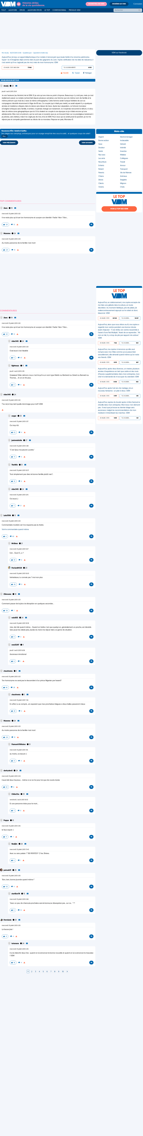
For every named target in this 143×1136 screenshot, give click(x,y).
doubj (6, 86)
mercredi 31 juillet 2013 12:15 (19, 495)
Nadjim (15, 844)
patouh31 (8, 870)
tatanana (15, 943)
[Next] (67, 971)
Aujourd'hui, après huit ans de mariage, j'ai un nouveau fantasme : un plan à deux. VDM (115, 389)
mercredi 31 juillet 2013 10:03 (19, 573)
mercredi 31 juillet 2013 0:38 (19, 446)
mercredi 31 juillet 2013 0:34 (11, 776)
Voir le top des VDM (119, 209)
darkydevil (8, 771)
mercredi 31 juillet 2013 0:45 (19, 949)
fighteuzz (15, 366)
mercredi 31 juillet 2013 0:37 (19, 421)
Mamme (7, 233)
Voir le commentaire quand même (15, 529)
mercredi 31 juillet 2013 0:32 (11, 214)
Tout (3, 10)
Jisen (6, 208)
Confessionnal (59, 10)
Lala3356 (7, 515)
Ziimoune (8, 594)
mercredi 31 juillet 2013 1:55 (19, 750)
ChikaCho (16, 794)
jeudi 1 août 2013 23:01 (9, 91)
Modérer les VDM (119, 4)
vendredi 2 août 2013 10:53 (19, 800)
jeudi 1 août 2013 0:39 (17, 371)
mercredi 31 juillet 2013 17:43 (19, 849)
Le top (47, 10)
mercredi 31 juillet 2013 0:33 (11, 239)
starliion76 (16, 894)
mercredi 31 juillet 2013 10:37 (19, 470)
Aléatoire (12, 10)
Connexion (137, 4)
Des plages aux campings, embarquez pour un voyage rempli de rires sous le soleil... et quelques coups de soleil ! (45, 133)
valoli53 (15, 618)
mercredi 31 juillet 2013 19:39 (19, 623)
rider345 (15, 341)
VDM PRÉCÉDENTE (9, 143)
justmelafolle (17, 440)
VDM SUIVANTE (87, 143)
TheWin (15, 465)
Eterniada (8, 920)
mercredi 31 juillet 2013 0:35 (11, 826)
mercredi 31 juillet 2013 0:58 (19, 899)
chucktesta (8, 671)
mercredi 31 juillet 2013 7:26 (19, 700)
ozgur (14, 416)
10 (63, 972)
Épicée (22, 10)
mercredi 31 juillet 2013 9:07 (19, 549)
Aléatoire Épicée (35, 10)
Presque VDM (74, 10)
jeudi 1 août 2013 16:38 (17, 650)
